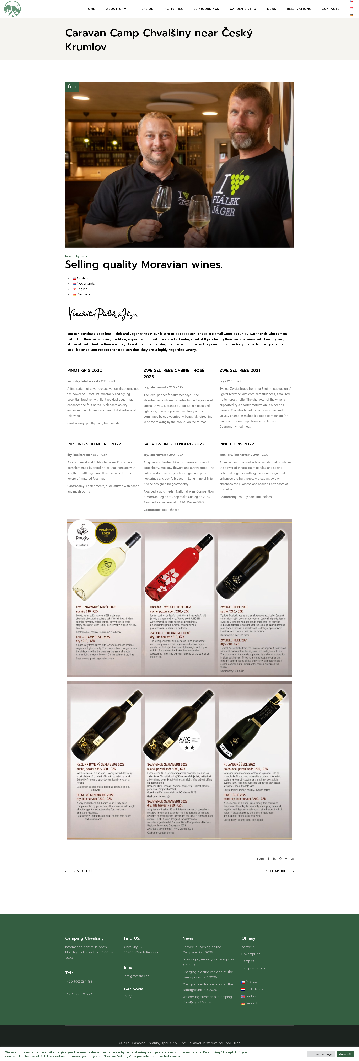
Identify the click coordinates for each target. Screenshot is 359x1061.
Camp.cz (247, 961)
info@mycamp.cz (136, 976)
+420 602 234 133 (78, 981)
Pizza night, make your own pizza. (209, 959)
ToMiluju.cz (232, 1043)
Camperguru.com (254, 968)
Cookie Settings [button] (321, 1054)
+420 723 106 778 (78, 994)
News (68, 256)
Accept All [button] (345, 1054)
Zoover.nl (248, 947)
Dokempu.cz (250, 954)
